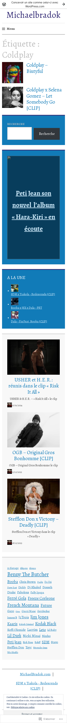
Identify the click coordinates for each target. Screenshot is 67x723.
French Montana (23, 605)
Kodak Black (45, 624)
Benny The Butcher (28, 574)
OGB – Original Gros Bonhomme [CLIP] (33, 455)
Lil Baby (52, 630)
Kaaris (12, 623)
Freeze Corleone (41, 598)
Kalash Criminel (26, 624)
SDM (46, 641)
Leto (42, 629)
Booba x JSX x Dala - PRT (26, 308)
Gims (18, 611)
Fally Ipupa (37, 592)
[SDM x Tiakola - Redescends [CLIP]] (14, 291)
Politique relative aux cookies (23, 707)
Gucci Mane (29, 611)
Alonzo (32, 568)
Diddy (22, 587)
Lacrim (32, 629)
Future (46, 605)
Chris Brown (27, 582)
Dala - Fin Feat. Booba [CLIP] (29, 321)
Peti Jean (14, 641)
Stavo (54, 642)
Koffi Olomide (16, 630)
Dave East (12, 587)
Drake (11, 592)
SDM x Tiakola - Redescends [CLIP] (33, 294)
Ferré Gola (16, 598)
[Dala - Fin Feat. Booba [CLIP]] (14, 318)
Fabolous (23, 592)
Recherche (16, 124)
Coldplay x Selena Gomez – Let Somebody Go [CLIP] (44, 98)
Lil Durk (14, 636)
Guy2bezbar (43, 611)
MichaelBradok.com (35, 674)
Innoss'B (12, 617)
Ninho (46, 636)
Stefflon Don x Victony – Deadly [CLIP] (33, 522)
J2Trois (24, 617)
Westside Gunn (40, 647)
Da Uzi (48, 582)
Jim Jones (39, 617)
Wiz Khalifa (12, 652)
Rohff (37, 642)
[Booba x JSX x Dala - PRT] (14, 304)
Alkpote (24, 568)
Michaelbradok (33, 15)
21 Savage (13, 568)
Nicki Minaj (31, 635)
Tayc (28, 647)
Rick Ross (28, 642)
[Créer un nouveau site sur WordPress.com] (33, 4)
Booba (12, 581)
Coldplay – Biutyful (37, 68)
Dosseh (47, 587)
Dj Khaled (34, 587)
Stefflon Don (15, 647)
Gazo (10, 611)
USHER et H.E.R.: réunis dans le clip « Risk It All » (33, 386)
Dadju (40, 582)
